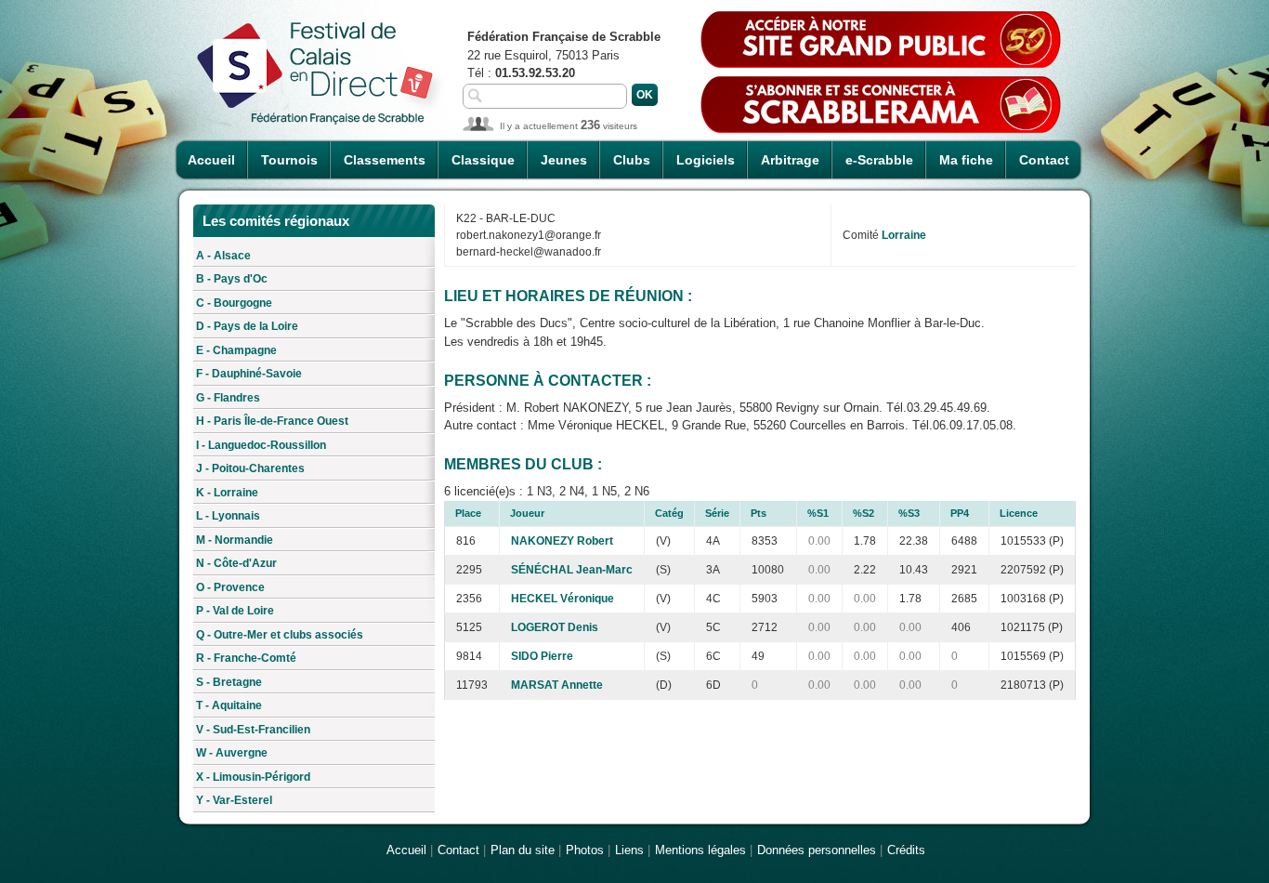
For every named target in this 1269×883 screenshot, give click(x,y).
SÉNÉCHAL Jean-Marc (572, 569)
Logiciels (705, 159)
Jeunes (564, 159)
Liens (629, 850)
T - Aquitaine (229, 705)
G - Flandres (228, 397)
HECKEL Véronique (562, 598)
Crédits (906, 850)
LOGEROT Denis (554, 627)
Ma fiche (966, 159)
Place (468, 513)
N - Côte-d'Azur (236, 563)
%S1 (818, 513)
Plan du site (523, 850)
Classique (483, 159)
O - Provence (230, 587)
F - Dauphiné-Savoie (249, 373)
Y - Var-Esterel (234, 800)
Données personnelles (816, 850)
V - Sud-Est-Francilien (253, 729)
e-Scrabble (879, 159)
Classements (384, 159)
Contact (1044, 159)
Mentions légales (700, 850)
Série (717, 513)
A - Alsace (223, 255)
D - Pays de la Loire (247, 326)
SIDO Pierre (542, 656)
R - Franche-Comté (246, 658)
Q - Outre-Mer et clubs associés (279, 634)
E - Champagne (236, 350)
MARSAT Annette (557, 685)
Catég (669, 513)
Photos (585, 850)
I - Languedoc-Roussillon (261, 445)
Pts (758, 513)
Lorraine (904, 235)
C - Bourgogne (234, 303)
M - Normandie (234, 540)
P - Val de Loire (235, 610)
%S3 (909, 513)
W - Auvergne (232, 752)
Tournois (289, 159)
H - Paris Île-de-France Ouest (272, 421)
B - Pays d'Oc (232, 278)
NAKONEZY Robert (562, 540)
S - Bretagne (229, 682)
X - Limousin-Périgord (253, 777)
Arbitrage (790, 159)
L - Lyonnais (228, 515)
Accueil (211, 159)
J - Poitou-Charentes (250, 468)
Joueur (527, 513)
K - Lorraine (227, 492)
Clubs (631, 159)
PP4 (959, 513)
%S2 (863, 513)
